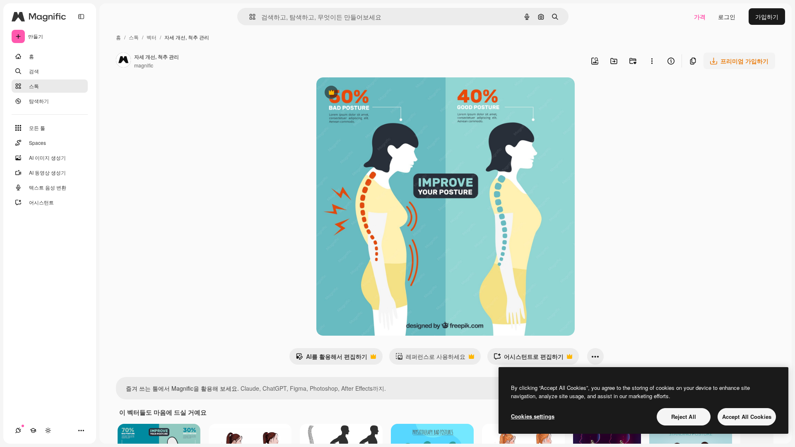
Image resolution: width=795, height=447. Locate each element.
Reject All (683, 417)
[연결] (18, 430)
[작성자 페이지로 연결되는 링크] (123, 61)
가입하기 (766, 16)
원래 (364, 93)
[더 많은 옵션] (651, 61)
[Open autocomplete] (249, 17)
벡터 (152, 37)
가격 (700, 16)
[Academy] (33, 430)
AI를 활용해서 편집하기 (331, 358)
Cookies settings (532, 416)
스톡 (134, 37)
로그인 (726, 16)
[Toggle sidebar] (81, 16)
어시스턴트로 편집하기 (529, 358)
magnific (143, 65)
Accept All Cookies (746, 417)
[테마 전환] (48, 430)
